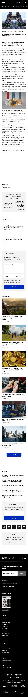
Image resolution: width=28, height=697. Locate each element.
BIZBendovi (4, 631)
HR (10, 539)
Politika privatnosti (6, 667)
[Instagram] (4, 527)
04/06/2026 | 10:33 (5, 398)
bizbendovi (15, 537)
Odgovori (5, 232)
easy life (21, 537)
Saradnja (4, 643)
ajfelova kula (14, 196)
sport (8, 194)
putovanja (15, 541)
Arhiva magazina (6, 652)
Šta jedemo (4, 624)
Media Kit (4, 646)
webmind (16, 542)
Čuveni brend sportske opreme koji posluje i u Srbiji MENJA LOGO (13, 226)
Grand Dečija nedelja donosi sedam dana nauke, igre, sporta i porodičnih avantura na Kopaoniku (13, 344)
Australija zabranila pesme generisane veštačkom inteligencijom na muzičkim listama (13, 491)
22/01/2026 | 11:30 (5, 447)
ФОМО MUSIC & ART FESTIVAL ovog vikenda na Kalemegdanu (13, 475)
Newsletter (4, 650)
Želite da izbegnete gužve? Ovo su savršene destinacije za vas (13, 444)
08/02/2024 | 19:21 (17, 31)
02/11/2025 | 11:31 (5, 321)
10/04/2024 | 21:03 (7, 241)
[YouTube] (24, 527)
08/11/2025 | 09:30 (5, 373)
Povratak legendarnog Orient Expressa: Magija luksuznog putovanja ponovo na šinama (12, 317)
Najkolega (4, 618)
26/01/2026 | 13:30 (5, 422)
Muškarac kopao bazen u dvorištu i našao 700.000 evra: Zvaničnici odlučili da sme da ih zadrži (13, 370)
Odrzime (19, 539)
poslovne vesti (9, 541)
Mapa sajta (4, 665)
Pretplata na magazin (7, 648)
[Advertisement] (14, 168)
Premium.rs (12, 680)
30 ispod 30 (6, 537)
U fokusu (7, 6)
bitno (11, 537)
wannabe (11, 542)
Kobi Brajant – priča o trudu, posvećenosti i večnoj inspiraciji (13, 419)
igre (11, 198)
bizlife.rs (9, 682)
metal (20, 196)
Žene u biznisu (5, 620)
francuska (16, 198)
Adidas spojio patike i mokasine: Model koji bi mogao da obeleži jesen (13, 486)
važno (20, 541)
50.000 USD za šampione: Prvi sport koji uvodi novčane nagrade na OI (12, 238)
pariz (12, 194)
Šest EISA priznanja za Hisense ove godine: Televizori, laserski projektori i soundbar (12, 481)
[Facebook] (14, 527)
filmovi (7, 539)
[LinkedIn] (9, 527)
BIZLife (11, 31)
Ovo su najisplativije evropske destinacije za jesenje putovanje (12, 496)
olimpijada (18, 194)
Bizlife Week (5, 635)
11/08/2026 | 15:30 (5, 347)
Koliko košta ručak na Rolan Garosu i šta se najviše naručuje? (13, 395)
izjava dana (14, 539)
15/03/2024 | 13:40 (7, 229)
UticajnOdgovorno (6, 622)
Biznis (13, 6)
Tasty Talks (4, 628)
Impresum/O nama (6, 660)
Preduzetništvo (20, 6)
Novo (2, 6)
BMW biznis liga (5, 633)
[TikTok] (19, 527)
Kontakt (4, 663)
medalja (7, 196)
